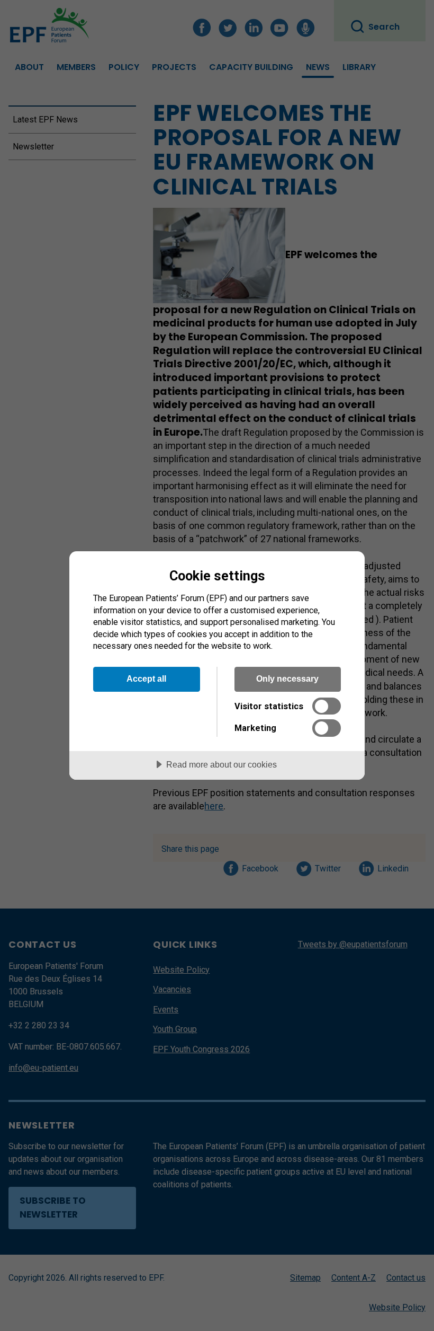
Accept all (146, 678)
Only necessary (287, 678)
